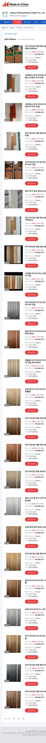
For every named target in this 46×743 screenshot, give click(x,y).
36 (19, 718)
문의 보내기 (32, 67)
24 (14, 718)
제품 (18, 22)
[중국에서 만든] (15, 4)
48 (23, 718)
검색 (36, 22)
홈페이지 (7, 22)
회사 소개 (27, 22)
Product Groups (11, 34)
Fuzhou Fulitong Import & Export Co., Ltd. (27, 13)
